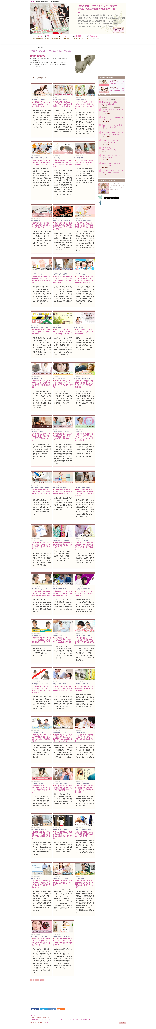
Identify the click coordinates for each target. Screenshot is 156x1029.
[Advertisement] (44, 992)
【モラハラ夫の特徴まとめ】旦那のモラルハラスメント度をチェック (117, 83)
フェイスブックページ (108, 201)
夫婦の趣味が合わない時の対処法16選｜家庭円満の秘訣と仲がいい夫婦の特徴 (41, 593)
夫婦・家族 (78, 37)
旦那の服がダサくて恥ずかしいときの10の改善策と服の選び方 (41, 331)
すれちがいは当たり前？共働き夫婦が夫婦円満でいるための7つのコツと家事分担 (97, 9)
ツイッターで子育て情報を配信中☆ (111, 196)
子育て (51, 37)
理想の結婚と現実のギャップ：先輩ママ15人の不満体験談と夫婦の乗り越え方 (62, 104)
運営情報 (70, 1019)
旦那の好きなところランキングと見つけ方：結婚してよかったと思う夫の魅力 (62, 640)
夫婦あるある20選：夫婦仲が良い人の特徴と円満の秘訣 (62, 883)
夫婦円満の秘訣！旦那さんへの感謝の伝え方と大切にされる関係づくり (84, 834)
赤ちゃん (64, 37)
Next (123, 18)
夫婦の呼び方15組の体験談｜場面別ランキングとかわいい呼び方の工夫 (62, 593)
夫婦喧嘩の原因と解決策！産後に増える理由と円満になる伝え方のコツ (41, 225)
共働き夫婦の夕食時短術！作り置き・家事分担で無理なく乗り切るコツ (62, 491)
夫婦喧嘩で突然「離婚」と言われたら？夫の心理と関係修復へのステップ (84, 162)
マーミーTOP (33, 47)
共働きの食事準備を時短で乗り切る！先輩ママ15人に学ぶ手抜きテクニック (41, 162)
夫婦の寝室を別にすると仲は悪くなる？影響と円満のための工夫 (62, 545)
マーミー (33, 1015)
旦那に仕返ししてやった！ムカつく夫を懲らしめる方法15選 (84, 331)
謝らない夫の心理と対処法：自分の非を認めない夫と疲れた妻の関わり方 (62, 788)
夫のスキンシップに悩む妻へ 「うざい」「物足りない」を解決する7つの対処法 (63, 331)
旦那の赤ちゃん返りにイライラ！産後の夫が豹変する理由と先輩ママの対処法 (84, 225)
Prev (32, 18)
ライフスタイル (93, 37)
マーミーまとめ (37, 37)
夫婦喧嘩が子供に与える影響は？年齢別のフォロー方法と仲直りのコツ (41, 104)
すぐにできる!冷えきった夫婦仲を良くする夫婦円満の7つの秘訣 (117, 89)
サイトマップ (76, 1019)
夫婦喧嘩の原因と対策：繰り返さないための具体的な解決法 (84, 593)
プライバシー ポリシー (85, 1019)
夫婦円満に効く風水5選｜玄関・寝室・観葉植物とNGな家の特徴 (84, 688)
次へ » (42, 980)
